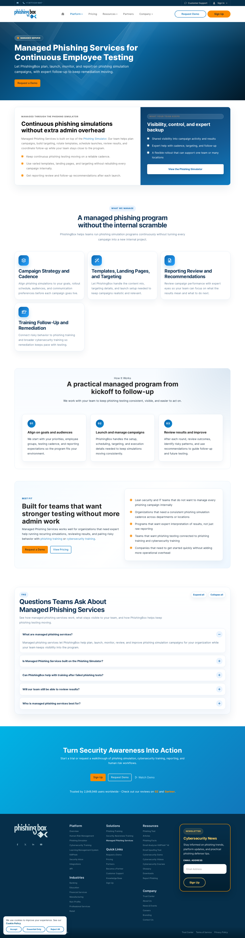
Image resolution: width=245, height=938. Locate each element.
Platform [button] (75, 14)
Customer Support (197, 3)
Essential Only (34, 929)
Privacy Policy (221, 932)
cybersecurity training (81, 538)
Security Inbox (76, 859)
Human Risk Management (82, 836)
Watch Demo (146, 777)
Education (74, 887)
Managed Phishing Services (119, 840)
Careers (146, 910)
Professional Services (80, 906)
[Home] (63, 14)
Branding (147, 915)
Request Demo (120, 777)
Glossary (147, 868)
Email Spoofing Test (152, 850)
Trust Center (149, 896)
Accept (13, 929)
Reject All (55, 929)
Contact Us (148, 919)
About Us (147, 901)
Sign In (221, 3)
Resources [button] (109, 14)
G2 (156, 791)
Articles (146, 836)
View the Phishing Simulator (185, 169)
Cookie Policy (13, 923)
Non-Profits (75, 901)
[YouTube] (41, 845)
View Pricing (60, 549)
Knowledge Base (114, 878)
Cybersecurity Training (80, 845)
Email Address (193, 860)
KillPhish (74, 854)
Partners (128, 14)
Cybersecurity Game (153, 854)
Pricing (92, 14)
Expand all (198, 594)
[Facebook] (17, 845)
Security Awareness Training (119, 836)
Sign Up (98, 777)
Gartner (170, 791)
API (71, 868)
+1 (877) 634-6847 (34, 3)
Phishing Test (149, 831)
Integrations (75, 864)
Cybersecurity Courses (154, 864)
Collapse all (216, 594)
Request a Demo (27, 83)
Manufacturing (76, 897)
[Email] (17, 3)
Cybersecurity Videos (153, 859)
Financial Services (78, 892)
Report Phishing (150, 878)
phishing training (51, 538)
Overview (74, 831)
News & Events (150, 905)
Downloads (148, 873)
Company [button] (145, 14)
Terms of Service (204, 932)
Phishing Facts (149, 840)
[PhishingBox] (25, 14)
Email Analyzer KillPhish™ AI (156, 845)
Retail (72, 911)
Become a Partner (114, 868)
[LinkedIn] (33, 845)
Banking (73, 883)
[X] (25, 845)
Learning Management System (84, 850)
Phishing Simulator (94, 138)
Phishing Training (114, 831)
